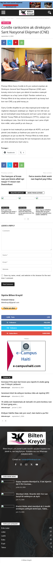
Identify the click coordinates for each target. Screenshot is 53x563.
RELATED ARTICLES (17, 193)
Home (3, 18)
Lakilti (3, 536)
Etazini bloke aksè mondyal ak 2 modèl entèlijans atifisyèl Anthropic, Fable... (33, 507)
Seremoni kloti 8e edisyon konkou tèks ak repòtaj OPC (25, 393)
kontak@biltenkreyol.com (31, 459)
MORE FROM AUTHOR (35, 193)
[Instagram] (21, 465)
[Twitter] (9, 42)
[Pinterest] (15, 42)
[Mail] (26, 465)
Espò (3, 544)
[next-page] (28, 219)
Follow (47, 322)
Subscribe (46, 333)
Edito (3, 540)
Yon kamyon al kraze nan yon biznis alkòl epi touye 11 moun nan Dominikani (12, 180)
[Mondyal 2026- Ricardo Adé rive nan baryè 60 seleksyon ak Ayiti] (7, 497)
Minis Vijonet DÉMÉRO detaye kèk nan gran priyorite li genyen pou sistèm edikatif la (43, 212)
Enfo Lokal (10, 18)
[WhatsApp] (21, 42)
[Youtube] (37, 465)
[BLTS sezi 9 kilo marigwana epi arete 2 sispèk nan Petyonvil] (9, 203)
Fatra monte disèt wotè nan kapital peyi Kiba (40, 177)
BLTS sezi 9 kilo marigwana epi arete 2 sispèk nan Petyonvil (8, 211)
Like (48, 317)
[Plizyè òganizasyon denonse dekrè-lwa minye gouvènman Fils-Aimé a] (26, 203)
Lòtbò (3, 532)
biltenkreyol (5, 387)
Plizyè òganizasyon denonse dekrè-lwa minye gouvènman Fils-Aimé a (26, 212)
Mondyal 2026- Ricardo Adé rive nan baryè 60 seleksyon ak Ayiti (32, 495)
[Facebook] (3, 42)
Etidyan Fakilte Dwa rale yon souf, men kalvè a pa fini (24, 413)
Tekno (3, 547)
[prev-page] (25, 219)
